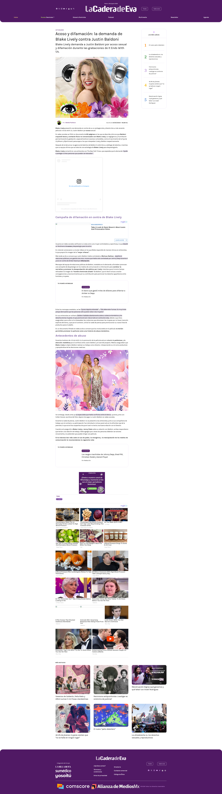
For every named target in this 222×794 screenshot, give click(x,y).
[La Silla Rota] (63, 766)
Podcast (111, 17)
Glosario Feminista (79, 17)
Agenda (206, 17)
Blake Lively (59, 499)
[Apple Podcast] (71, 9)
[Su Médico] (63, 770)
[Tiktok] (66, 9)
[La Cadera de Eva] (61, 9)
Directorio (117, 767)
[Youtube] (64, 9)
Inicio (16, 17)
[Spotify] (69, 9)
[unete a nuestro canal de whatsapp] (92, 483)
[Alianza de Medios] (115, 786)
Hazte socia (157, 9)
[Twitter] (59, 9)
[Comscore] (73, 786)
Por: (69, 122)
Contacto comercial (120, 770)
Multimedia (143, 17)
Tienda (144, 9)
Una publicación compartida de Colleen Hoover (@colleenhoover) (79, 209)
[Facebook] (56, 9)
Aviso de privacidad (100, 775)
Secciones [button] (47, 17)
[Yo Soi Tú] (63, 776)
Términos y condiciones (98, 771)
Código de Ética (119, 774)
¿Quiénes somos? (100, 766)
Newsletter (174, 17)
